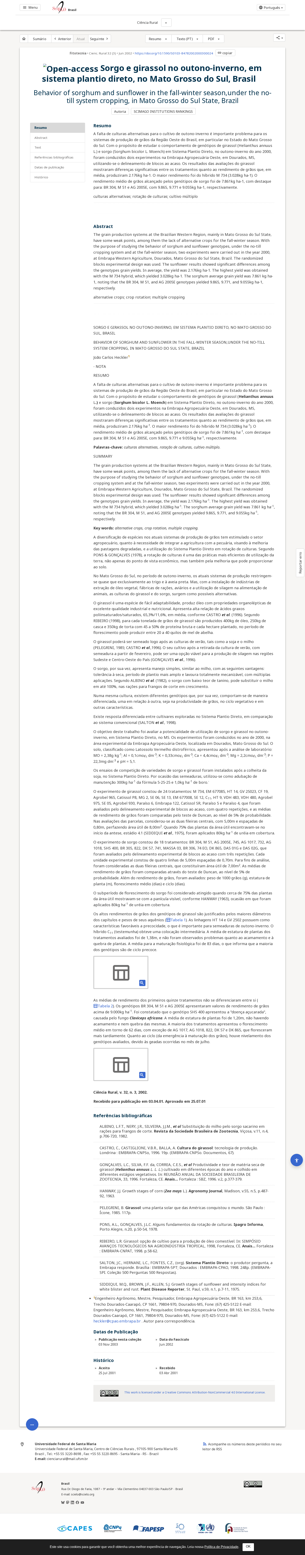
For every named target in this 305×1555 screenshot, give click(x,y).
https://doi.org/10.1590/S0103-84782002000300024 (174, 53)
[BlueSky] (63, 1502)
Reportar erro (300, 563)
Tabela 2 (105, 1005)
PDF (211, 39)
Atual (81, 39)
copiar (224, 53)
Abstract (40, 138)
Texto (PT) (185, 39)
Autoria (120, 111)
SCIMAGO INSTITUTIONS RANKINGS (163, 111)
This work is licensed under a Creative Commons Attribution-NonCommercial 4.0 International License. (194, 1392)
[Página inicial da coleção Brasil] (38, 1493)
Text (37, 147)
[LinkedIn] (72, 1502)
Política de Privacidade (221, 1547)
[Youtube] (82, 1502)
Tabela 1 (178, 919)
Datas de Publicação (49, 167)
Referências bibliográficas (53, 157)
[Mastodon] (67, 1502)
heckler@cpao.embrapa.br (117, 1321)
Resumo (155, 39)
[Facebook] (77, 1502)
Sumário (39, 39)
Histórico (41, 177)
